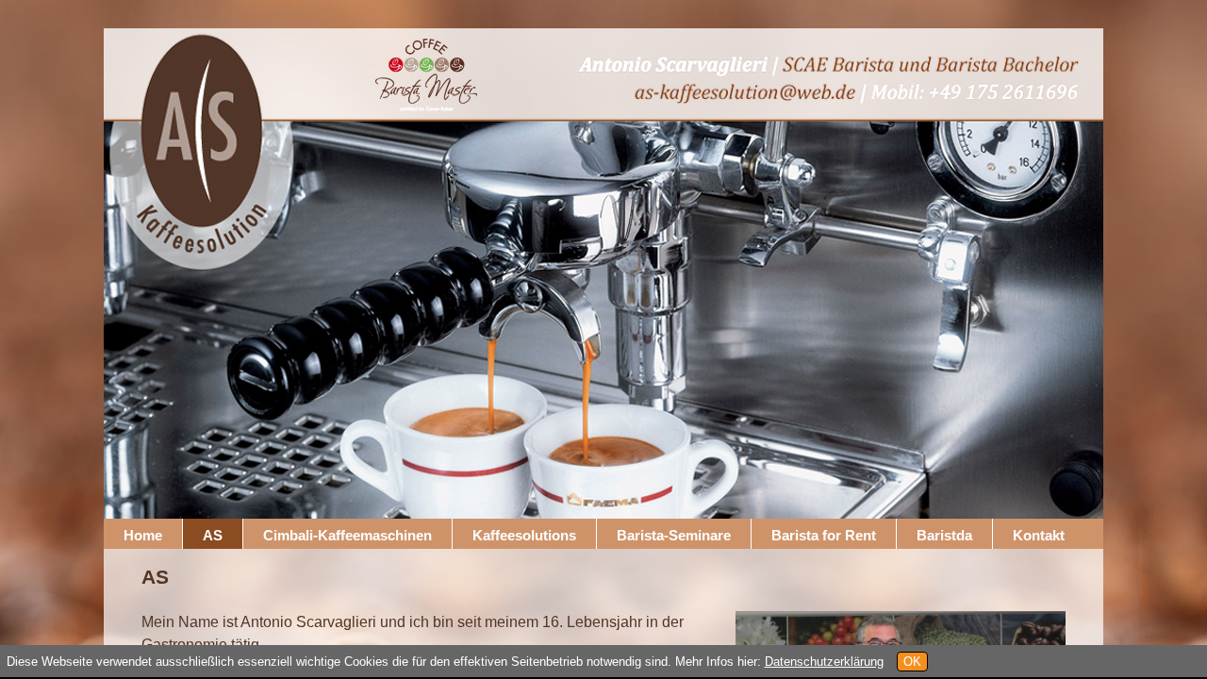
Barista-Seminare (674, 535)
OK (912, 661)
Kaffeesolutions (524, 535)
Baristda (944, 535)
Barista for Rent (823, 535)
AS (213, 535)
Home (143, 535)
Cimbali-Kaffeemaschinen (347, 535)
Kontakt (1039, 535)
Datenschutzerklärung (824, 661)
